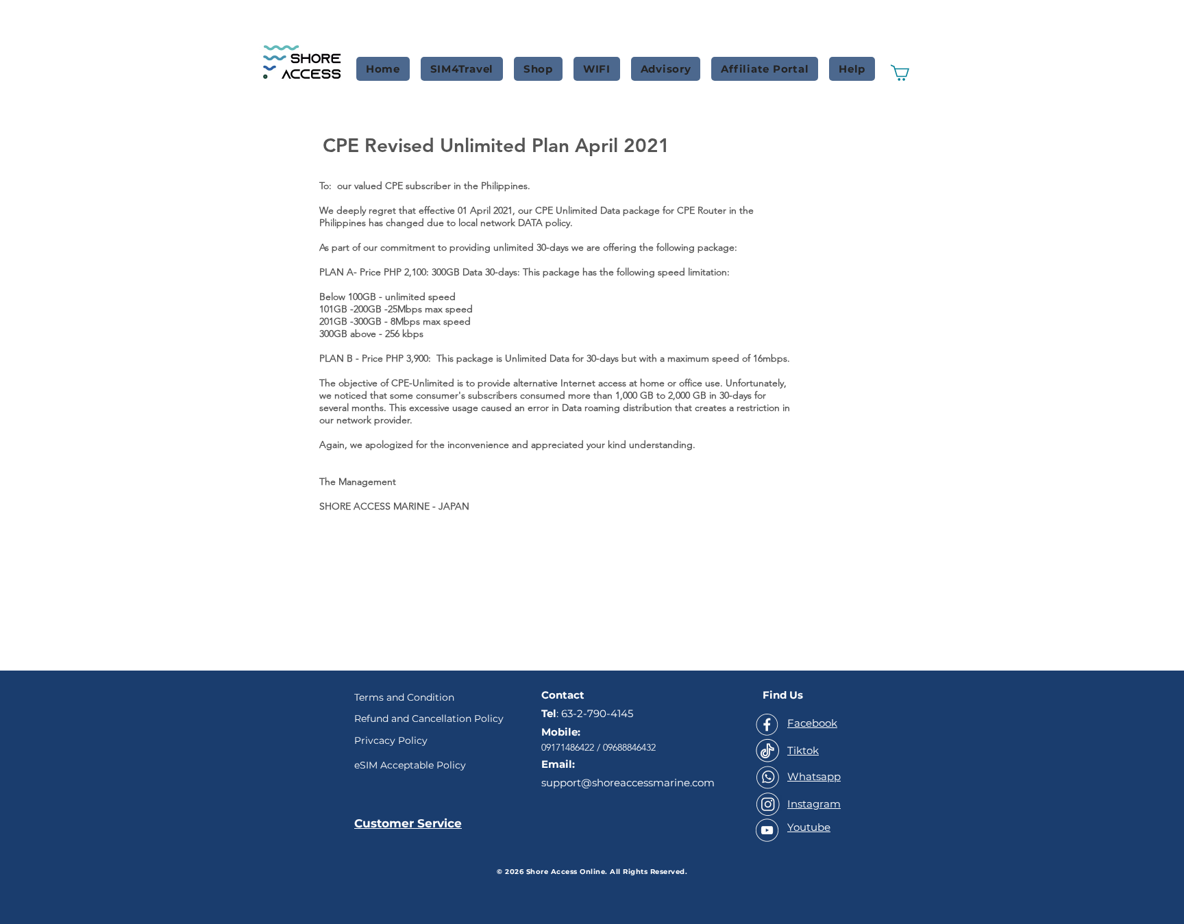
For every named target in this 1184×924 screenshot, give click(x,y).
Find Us (783, 694)
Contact (562, 694)
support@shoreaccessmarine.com (628, 782)
